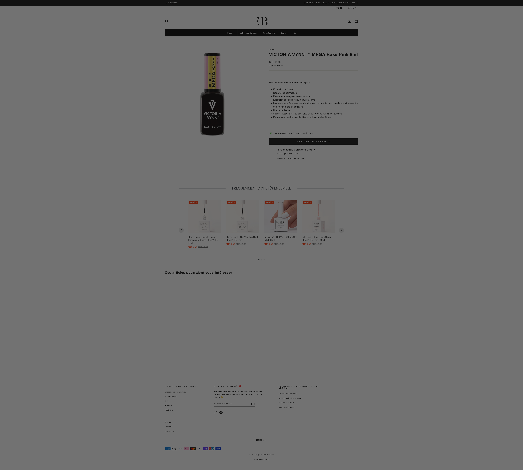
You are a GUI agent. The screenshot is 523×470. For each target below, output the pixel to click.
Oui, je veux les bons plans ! (279, 253)
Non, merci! (279, 266)
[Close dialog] (311, 200)
